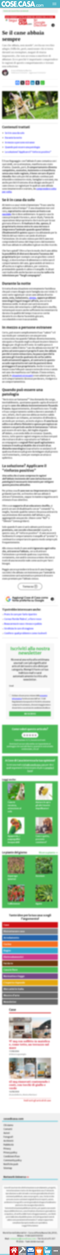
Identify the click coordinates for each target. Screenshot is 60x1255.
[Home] (22, 4)
